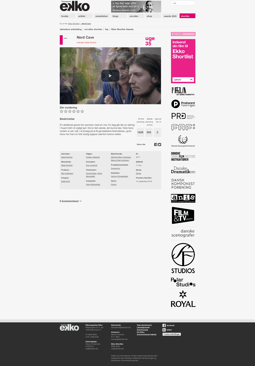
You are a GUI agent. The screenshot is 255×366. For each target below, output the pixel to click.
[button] (110, 76)
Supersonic (115, 168)
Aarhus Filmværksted (119, 176)
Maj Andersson (67, 173)
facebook (170, 325)
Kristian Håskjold (93, 157)
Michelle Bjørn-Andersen (121, 157)
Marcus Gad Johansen (120, 160)
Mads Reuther (67, 157)
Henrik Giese (91, 173)
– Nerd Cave (85, 23)
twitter (169, 329)
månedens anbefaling (71, 29)
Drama (113, 184)
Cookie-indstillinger (172, 334)
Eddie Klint (65, 181)
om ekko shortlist (93, 29)
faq (106, 29)
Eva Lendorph (91, 165)
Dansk (138, 173)
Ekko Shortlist (73, 23)
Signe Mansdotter (93, 184)
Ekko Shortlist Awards (122, 29)
